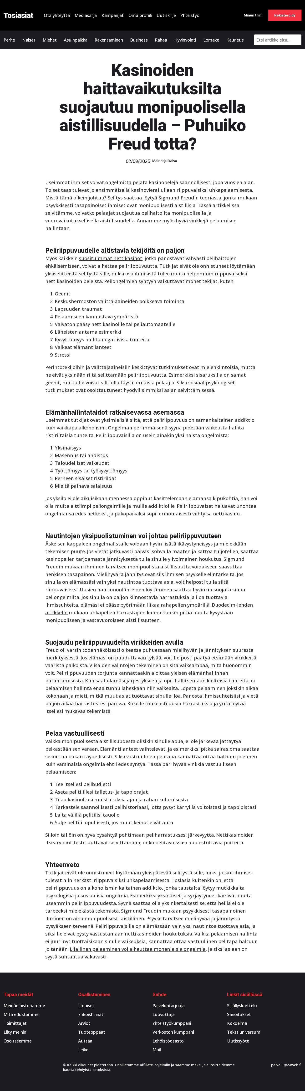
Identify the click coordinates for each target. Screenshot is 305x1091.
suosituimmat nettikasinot (110, 258)
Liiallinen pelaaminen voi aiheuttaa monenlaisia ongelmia (138, 949)
